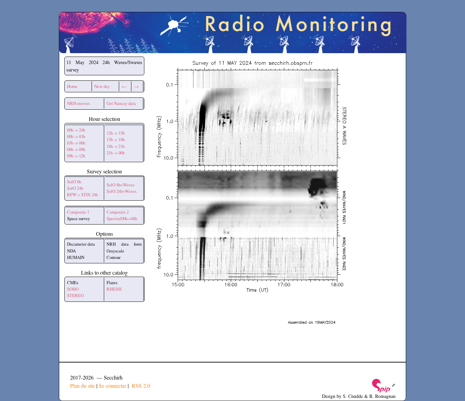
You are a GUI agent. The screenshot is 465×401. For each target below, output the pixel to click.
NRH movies (78, 103)
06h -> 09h (76, 149)
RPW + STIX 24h (82, 194)
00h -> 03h (76, 136)
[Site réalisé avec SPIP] (383, 385)
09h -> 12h (76, 156)
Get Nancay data (121, 103)
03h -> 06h (76, 143)
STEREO (75, 295)
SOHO (73, 289)
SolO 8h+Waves (120, 185)
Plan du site (82, 385)
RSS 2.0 (140, 385)
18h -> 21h (116, 146)
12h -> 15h (116, 133)
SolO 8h (74, 182)
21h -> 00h (116, 153)
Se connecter (112, 385)
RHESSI (114, 289)
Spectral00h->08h (122, 218)
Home (72, 86)
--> (136, 86)
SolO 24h (75, 188)
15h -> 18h (116, 139)
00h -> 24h (76, 130)
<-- (124, 86)
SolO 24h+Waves (122, 191)
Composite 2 (118, 212)
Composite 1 (78, 212)
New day (102, 86)
